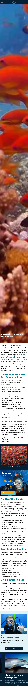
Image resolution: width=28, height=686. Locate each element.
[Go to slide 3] (12, 466)
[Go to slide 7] (19, 466)
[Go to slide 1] (8, 466)
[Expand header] (2, 2)
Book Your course (8, 493)
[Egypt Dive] (14, 2)
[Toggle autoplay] (25, 467)
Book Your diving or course (14, 648)
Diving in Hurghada (6, 603)
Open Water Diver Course (9, 479)
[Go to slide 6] (17, 466)
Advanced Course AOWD (9, 485)
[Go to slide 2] (10, 466)
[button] (14, 455)
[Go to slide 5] (15, 466)
